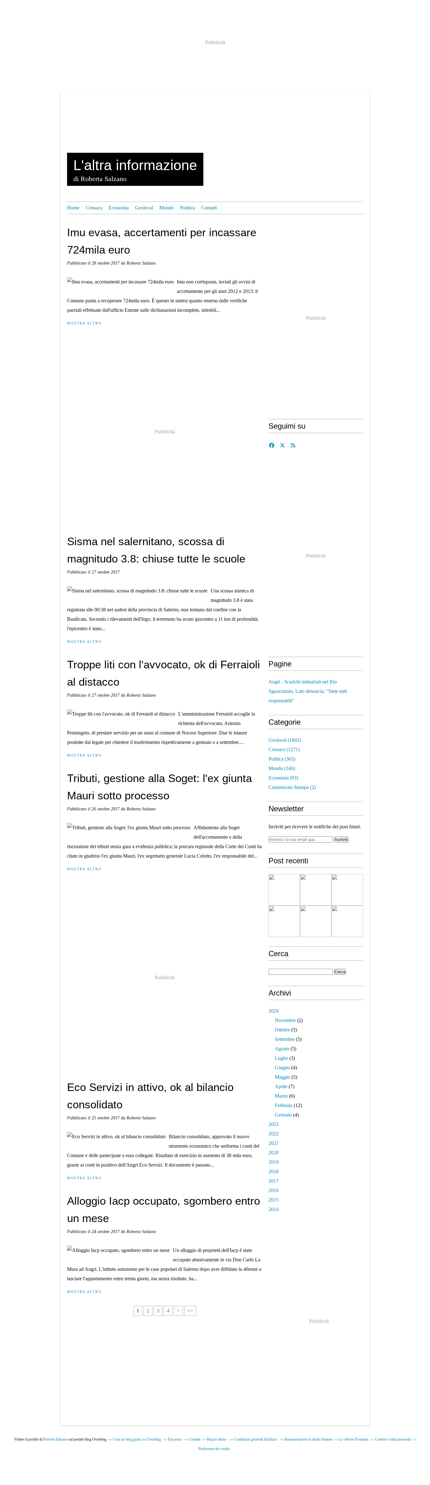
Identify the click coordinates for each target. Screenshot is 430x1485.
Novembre (285, 1020)
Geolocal (144, 207)
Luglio (281, 1058)
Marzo (281, 1096)
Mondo (166, 207)
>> (190, 1310)
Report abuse (217, 1439)
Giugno (282, 1067)
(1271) (284, 749)
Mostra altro (84, 323)
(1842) (285, 740)
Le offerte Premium (353, 1439)
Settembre (285, 1039)
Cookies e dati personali (392, 1439)
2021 (274, 1143)
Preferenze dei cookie (214, 1449)
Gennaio (283, 1114)
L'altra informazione (135, 165)
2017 (274, 1181)
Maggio (282, 1077)
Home (73, 207)
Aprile (281, 1086)
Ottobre (282, 1029)
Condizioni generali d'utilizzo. (256, 1439)
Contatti (209, 207)
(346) (282, 768)
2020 (274, 1152)
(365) (282, 759)
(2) (292, 787)
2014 (274, 1209)
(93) (283, 777)
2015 (274, 1199)
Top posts (174, 1439)
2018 (274, 1171)
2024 (274, 1011)
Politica (187, 207)
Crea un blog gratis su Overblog (137, 1439)
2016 (274, 1190)
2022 (274, 1133)
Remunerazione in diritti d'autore (309, 1439)
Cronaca (94, 207)
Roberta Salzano (55, 1439)
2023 (274, 1124)
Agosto (282, 1048)
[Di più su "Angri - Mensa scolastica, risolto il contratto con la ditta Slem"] (284, 889)
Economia (119, 207)
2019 (274, 1162)
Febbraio (283, 1105)
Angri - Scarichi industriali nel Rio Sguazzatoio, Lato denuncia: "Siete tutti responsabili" (308, 691)
